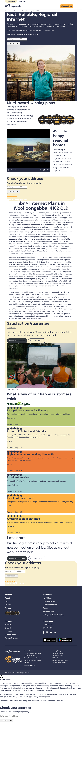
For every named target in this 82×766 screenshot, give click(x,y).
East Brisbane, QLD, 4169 (20, 283)
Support (46, 608)
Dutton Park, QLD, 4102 (62, 281)
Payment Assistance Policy (32, 653)
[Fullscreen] (48, 170)
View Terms (11, 328)
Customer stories (50, 605)
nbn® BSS (8, 631)
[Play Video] (9, 170)
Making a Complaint (30, 655)
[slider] (26, 170)
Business (22, 1)
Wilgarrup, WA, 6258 (31, 295)
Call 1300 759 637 (36, 341)
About (7, 598)
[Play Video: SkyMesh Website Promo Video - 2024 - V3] (28, 148)
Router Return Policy (59, 662)
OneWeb (8, 628)
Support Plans (10, 635)
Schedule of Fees (57, 653)
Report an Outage (58, 655)
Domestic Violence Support (32, 660)
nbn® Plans (47, 598)
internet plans (24, 241)
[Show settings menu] (44, 170)
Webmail (55, 658)
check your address (29, 318)
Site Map (27, 662)
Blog (7, 601)
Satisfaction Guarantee (60, 660)
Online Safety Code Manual (32, 658)
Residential (11, 1)
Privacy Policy (56, 651)
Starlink (8, 625)
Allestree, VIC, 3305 (44, 299)
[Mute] (40, 170)
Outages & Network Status (53, 615)
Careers (8, 608)
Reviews (8, 605)
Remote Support (29, 665)
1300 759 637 (47, 628)
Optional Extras (49, 601)
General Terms (28, 651)
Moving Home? (48, 611)
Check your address (17, 341)
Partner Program (11, 638)
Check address (66, 6)
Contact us (47, 625)
